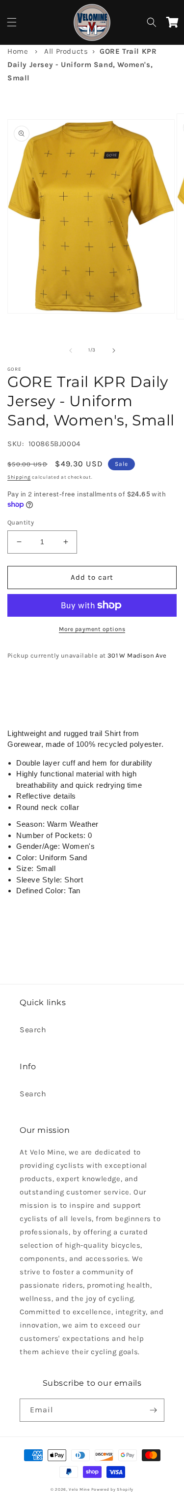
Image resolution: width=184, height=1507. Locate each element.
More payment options (92, 629)
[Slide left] (70, 350)
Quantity (20, 522)
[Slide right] (114, 350)
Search (33, 1029)
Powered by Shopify (112, 1489)
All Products (66, 51)
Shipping (19, 477)
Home (17, 51)
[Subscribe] (153, 1410)
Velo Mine (79, 1489)
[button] (11, 22)
